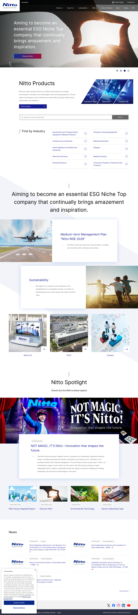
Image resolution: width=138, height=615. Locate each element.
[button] (133, 8)
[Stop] (128, 70)
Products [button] (59, 8)
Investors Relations (106, 8)
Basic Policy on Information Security (44, 612)
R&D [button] (93, 8)
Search (120, 117)
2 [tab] (121, 71)
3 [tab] (125, 71)
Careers (126, 8)
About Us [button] (70, 8)
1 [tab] (117, 71)
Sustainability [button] (83, 8)
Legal (59, 612)
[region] (19, 591)
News (118, 8)
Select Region (119, 2)
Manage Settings (19, 608)
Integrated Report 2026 (26, 48)
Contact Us (130, 2)
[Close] (35, 570)
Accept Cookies (19, 602)
